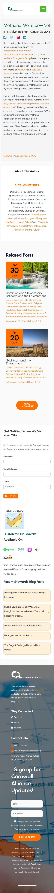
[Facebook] (4, 37)
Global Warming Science (17, 306)
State (6, 481)
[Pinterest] (18, 37)
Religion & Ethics (24, 310)
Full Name (8, 456)
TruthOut (22, 69)
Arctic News (24, 54)
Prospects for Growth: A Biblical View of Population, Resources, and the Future (27, 226)
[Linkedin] (24, 37)
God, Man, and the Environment (18, 362)
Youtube (17, 728)
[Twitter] (11, 37)
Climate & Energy (33, 300)
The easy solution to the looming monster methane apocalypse (26, 103)
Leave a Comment (14, 300)
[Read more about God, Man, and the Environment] (27, 342)
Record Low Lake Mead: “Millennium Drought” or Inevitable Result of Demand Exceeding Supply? (24, 611)
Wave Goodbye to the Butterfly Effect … (23, 625)
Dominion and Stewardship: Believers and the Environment (26, 294)
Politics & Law (36, 306)
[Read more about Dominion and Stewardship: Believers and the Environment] (27, 275)
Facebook (17, 717)
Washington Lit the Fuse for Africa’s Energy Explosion (25, 594)
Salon (19, 50)
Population (11, 310)
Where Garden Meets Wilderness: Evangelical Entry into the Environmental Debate (26, 218)
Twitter (17, 722)
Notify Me (10, 496)
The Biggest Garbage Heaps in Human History (23, 647)
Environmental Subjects (31, 303)
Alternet (14, 54)
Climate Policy (12, 303)
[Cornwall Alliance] (15, 9)
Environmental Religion (16, 371)
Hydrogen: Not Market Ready (18, 635)
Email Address (10, 469)
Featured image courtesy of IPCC (19, 156)
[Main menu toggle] (43, 9)
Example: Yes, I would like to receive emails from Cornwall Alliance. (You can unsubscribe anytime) (27, 825)
